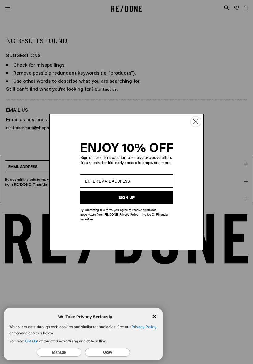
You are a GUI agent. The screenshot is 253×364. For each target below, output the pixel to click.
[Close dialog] (195, 121)
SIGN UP (126, 197)
